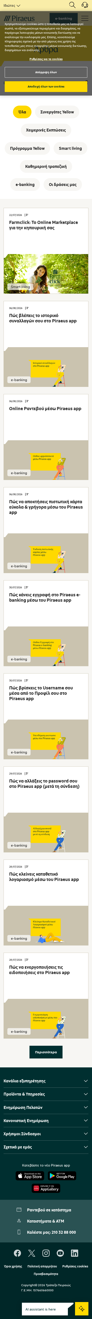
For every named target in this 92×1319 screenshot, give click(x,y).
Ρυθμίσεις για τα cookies (46, 59)
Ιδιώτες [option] (9, 5)
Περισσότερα (46, 1052)
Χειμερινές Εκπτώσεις (46, 130)
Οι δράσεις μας (63, 184)
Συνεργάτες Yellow (57, 112)
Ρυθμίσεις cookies (75, 1266)
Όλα (22, 112)
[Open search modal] (72, 5)
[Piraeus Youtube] (60, 1253)
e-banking (25, 184)
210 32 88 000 (64, 1232)
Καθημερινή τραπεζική (46, 166)
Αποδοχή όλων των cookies (46, 86)
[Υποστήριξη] (82, 6)
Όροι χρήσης (13, 1266)
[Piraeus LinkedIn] (74, 1253)
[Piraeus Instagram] (46, 1253)
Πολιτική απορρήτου (42, 1266)
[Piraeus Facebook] (17, 1253)
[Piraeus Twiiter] (31, 1253)
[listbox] (11, 5)
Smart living (70, 148)
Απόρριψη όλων (46, 72)
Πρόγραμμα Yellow (27, 148)
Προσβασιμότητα (46, 1274)
